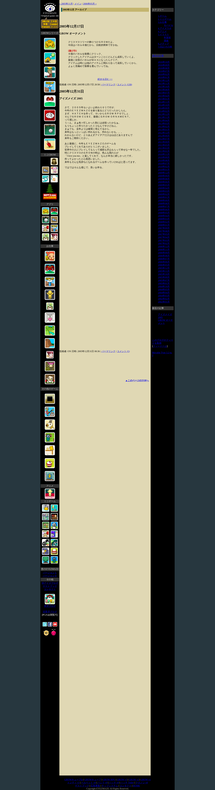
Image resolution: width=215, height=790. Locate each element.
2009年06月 (164, 182)
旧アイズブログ (50, 583)
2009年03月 (164, 191)
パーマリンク (108, 84)
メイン (77, 3)
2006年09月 (164, 252)
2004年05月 (164, 289)
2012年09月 (164, 136)
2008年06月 (164, 209)
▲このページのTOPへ (137, 380)
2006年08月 (164, 255)
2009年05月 (164, 185)
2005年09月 (164, 277)
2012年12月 (164, 132)
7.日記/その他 (165, 47)
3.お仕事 (162, 22)
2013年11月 (164, 117)
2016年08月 (164, 68)
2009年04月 (164, 188)
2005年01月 (164, 283)
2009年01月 (164, 197)
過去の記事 (158, 55)
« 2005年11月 (66, 3)
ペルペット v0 (88, 782)
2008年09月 (164, 200)
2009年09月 (164, 176)
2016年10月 (164, 62)
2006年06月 (164, 262)
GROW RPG (109, 779)
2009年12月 (164, 172)
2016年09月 (164, 65)
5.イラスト (163, 34)
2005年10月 (164, 274)
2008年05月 (164, 212)
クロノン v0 (142, 782)
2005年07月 (164, 280)
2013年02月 (164, 126)
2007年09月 (164, 228)
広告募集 (95, 785)
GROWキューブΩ (73, 779)
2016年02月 (164, 74)
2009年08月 (164, 179)
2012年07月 (164, 139)
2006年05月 (164, 265)
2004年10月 (164, 286)
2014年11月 (164, 102)
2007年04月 (164, 237)
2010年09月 (164, 157)
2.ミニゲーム (164, 19)
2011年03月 (164, 148)
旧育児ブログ (50, 612)
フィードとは (160, 346)
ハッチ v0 (114, 782)
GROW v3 (122, 779)
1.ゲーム (162, 16)
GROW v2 (134, 779)
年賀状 (167, 37)
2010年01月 (164, 169)
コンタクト (50, 589)
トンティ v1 (73, 782)
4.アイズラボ (164, 28)
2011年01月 (164, 151)
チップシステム (110, 785)
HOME (136, 785)
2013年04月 (164, 120)
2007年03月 (164, 240)
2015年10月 (164, 86)
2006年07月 (164, 259)
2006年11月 (164, 249)
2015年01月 (164, 99)
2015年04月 (164, 96)
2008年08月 (164, 203)
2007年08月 (164, 231)
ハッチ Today (127, 782)
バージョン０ (50, 575)
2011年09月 (164, 142)
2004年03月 (164, 295)
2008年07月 (164, 206)
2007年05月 (164, 234)
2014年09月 (164, 108)
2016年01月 (164, 77)
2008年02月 (164, 222)
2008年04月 (164, 215)
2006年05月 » (90, 3)
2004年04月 (164, 292)
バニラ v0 (102, 782)
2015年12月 (164, 80)
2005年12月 (164, 268)
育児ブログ (50, 606)
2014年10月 (164, 105)
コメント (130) (124, 84)
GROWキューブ (92, 779)
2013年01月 (164, 129)
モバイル (168, 25)
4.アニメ (162, 31)
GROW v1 (146, 779)
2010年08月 (164, 160)
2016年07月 (164, 71)
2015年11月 (164, 83)
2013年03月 (164, 123)
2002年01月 (164, 302)
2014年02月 (164, 111)
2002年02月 (164, 298)
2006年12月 (164, 246)
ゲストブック (50, 586)
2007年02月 (164, 243)
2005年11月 (164, 271)
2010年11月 (164, 154)
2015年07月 (164, 93)
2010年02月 (164, 166)
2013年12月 (164, 114)
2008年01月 (164, 225)
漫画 (166, 40)
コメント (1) (123, 351)
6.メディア (163, 43)
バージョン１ (50, 572)
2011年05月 (164, 145)
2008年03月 (164, 219)
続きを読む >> (105, 79)
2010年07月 (164, 163)
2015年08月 (164, 89)
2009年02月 (164, 194)
